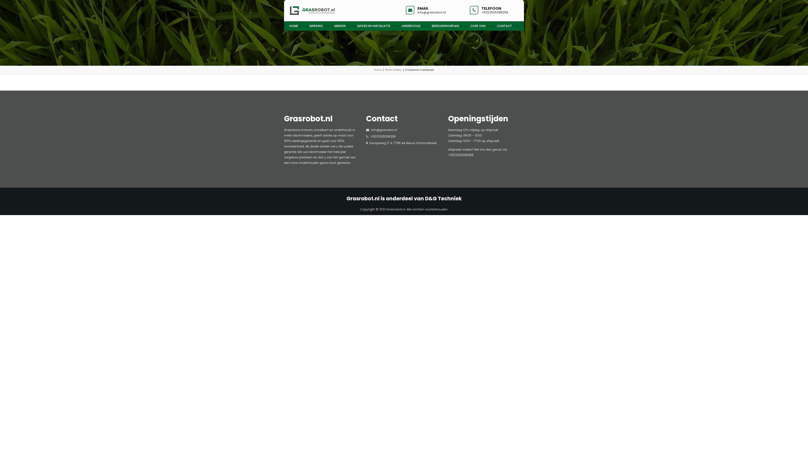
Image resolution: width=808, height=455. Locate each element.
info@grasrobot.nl (384, 130)
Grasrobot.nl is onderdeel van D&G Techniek (404, 198)
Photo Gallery (393, 70)
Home (378, 70)
